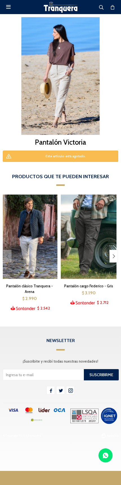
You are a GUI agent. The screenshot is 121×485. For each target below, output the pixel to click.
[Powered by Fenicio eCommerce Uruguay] (109, 435)
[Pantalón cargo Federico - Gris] (88, 236)
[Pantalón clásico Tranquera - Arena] (29, 236)
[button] (113, 256)
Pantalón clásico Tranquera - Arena (29, 289)
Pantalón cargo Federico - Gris (88, 286)
